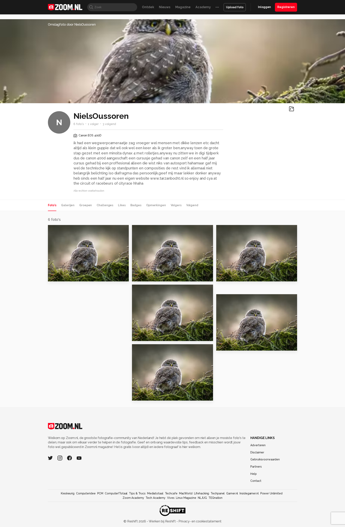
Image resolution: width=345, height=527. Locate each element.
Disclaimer (257, 452)
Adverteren (258, 445)
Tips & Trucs (137, 493)
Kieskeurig (67, 493)
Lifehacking (201, 493)
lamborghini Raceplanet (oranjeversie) (156, 396)
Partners (256, 466)
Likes (121, 205)
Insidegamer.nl (249, 493)
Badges (135, 205)
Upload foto (234, 7)
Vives (170, 497)
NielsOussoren (64, 230)
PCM (100, 493)
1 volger (93, 124)
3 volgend (109, 124)
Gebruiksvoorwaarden (265, 459)
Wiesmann (59, 276)
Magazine (183, 7)
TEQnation (215, 497)
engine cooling (147, 336)
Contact (255, 480)
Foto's (52, 205)
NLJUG (202, 497)
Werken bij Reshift (162, 521)
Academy (203, 7)
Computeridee (86, 493)
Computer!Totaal (116, 493)
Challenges (105, 205)
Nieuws (165, 7)
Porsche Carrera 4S (235, 346)
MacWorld (185, 493)
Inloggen (264, 7)
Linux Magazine (186, 497)
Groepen (85, 205)
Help (253, 473)
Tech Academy (156, 497)
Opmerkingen (156, 205)
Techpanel (218, 493)
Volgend (192, 205)
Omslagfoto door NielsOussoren (72, 24)
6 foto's (78, 124)
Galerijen (67, 205)
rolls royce (143, 276)
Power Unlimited (271, 493)
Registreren (286, 7)
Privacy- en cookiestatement (199, 521)
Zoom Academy (133, 497)
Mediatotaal (155, 493)
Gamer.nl (232, 493)
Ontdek (148, 7)
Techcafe (171, 493)
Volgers (176, 205)
